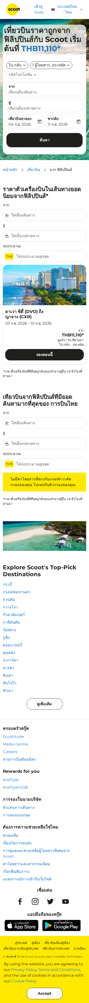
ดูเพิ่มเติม (44, 704)
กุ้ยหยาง (9, 630)
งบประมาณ (12, 246)
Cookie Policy (24, 981)
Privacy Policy (24, 969)
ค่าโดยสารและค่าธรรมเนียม (26, 864)
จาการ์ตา (10, 660)
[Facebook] (20, 901)
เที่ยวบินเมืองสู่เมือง (57, 943)
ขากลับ (53, 118)
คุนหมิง (9, 652)
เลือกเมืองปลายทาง (25, 108)
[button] (51, 65)
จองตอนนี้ (44, 354)
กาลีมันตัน (11, 622)
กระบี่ (7, 584)
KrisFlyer (11, 780)
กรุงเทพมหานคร (16, 592)
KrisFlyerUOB (15, 787)
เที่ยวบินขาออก (20, 118)
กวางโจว (10, 607)
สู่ (10, 102)
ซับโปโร (10, 683)
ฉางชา (8, 668)
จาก (12, 86)
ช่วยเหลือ (10, 835)
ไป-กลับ (15, 65)
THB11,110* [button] (41, 48)
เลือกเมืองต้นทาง (23, 92)
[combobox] (47, 215)
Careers (10, 752)
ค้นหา (45, 140)
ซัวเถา (8, 690)
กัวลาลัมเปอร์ (14, 614)
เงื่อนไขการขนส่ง (17, 843)
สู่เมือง (36, 943)
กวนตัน (9, 599)
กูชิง (6, 637)
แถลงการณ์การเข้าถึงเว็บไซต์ (27, 879)
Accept (45, 993)
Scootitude (13, 736)
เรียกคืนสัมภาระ (16, 871)
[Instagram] (35, 901)
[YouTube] (65, 901)
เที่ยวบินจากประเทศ (56, 948)
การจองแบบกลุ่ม (16, 815)
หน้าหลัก (10, 169)
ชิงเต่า (8, 675)
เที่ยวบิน (33, 169)
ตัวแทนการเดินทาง (18, 807)
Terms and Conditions (59, 969)
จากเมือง (79, 948)
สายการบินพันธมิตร (19, 759)
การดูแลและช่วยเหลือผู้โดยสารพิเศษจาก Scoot (36, 853)
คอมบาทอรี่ (12, 645)
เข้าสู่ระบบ (38, 9)
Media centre (15, 744)
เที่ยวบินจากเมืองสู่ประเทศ (21, 948)
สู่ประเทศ (21, 943)
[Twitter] (50, 901)
